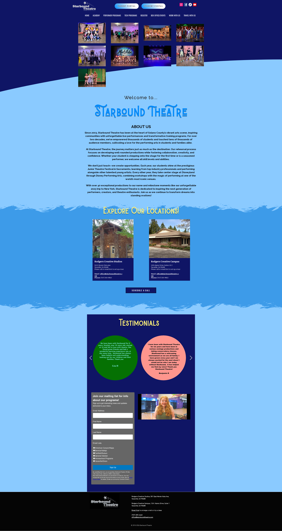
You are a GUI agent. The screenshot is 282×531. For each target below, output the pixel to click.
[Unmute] (144, 416)
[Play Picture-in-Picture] (183, 416)
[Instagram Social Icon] (181, 4)
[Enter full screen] (187, 416)
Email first (135, 510)
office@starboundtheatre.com (142, 517)
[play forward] (190, 357)
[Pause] (140, 416)
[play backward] (90, 357)
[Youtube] (194, 4)
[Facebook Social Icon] (185, 4)
